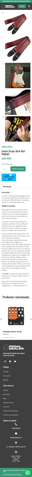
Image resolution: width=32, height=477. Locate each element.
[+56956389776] (16, 424)
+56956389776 (16, 428)
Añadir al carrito (18, 169)
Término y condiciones (10, 415)
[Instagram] (5, 361)
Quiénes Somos (8, 403)
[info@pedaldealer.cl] (16, 433)
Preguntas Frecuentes (10, 411)
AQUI (26, 286)
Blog (4, 398)
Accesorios (6, 376)
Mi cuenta (6, 394)
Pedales (5, 372)
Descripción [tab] (7, 186)
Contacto (6, 407)
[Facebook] (10, 361)
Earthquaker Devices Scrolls (12, 331)
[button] (2, 13)
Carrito (5, 390)
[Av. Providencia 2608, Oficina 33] (16, 443)
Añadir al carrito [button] (9, 337)
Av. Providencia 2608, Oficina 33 (16, 447)
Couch (12, 286)
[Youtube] (15, 361)
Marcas (5, 380)
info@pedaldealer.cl (16, 437)
